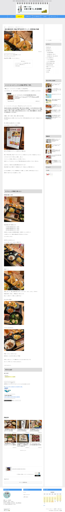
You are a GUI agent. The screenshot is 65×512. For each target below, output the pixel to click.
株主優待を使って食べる (8, 400)
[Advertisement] (32, 21)
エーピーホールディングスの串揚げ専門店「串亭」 (23, 63)
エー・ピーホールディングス (17, 400)
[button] (60, 40)
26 (49, 501)
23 (60, 500)
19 (49, 500)
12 (49, 498)
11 (47, 498)
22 (57, 500)
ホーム (25, 492)
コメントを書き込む (23, 482)
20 (52, 500)
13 (52, 498)
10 (44, 498)
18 (47, 500)
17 (44, 500)
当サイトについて (27, 494)
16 (60, 498)
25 (47, 501)
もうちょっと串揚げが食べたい (20, 64)
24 (44, 501)
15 (57, 498)
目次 (22, 61)
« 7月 (44, 505)
